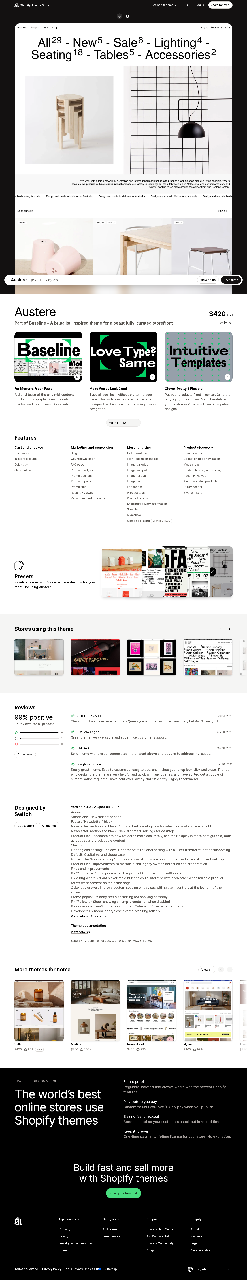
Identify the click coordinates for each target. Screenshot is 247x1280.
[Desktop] (119, 16)
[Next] (230, 629)
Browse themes (162, 5)
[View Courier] (144, 571)
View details (79, 916)
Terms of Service (26, 1269)
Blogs (150, 1250)
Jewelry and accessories (76, 1243)
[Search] (188, 5)
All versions (99, 916)
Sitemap (111, 1269)
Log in (200, 5)
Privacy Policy (51, 1269)
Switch (228, 322)
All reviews (25, 754)
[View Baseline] (189, 571)
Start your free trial (123, 1193)
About (195, 1229)
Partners (196, 1236)
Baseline (37, 323)
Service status (200, 1250)
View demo (208, 280)
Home (63, 1250)
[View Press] (121, 571)
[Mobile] (127, 16)
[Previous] (221, 629)
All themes (49, 825)
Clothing (64, 1229)
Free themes (111, 1236)
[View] (39, 658)
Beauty (63, 1236)
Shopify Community (160, 1243)
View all (206, 969)
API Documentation (160, 1236)
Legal (194, 1243)
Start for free (220, 5)
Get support (26, 825)
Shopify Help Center (160, 1229)
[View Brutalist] (166, 571)
